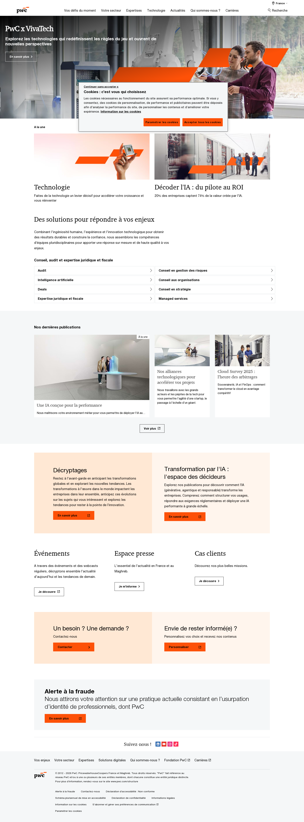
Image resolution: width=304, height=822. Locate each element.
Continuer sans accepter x (101, 86)
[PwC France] (23, 9)
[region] (153, 107)
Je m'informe (128, 586)
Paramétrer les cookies (68, 811)
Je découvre (47, 591)
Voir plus (150, 428)
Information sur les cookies (121, 111)
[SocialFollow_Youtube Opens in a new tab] (164, 744)
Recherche (279, 10)
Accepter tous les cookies (202, 122)
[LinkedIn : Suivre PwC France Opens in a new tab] (158, 744)
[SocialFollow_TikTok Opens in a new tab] (175, 744)
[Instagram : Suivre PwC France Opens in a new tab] (169, 744)
